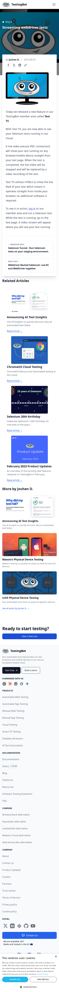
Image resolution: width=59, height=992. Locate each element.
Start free (9, 670)
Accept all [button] (15, 979)
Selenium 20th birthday (23, 416)
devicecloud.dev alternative (17, 842)
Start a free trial (29, 636)
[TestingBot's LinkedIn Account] (12, 926)
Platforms (7, 780)
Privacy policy (9, 904)
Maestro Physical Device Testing (22, 559)
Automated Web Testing (15, 697)
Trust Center (9, 890)
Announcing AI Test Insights (27, 317)
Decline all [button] (43, 979)
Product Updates (11, 870)
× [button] (56, 957)
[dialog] (29, 973)
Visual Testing (9, 724)
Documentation (10, 759)
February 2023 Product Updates (29, 466)
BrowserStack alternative (16, 814)
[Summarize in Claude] (10, 684)
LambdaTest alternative (15, 828)
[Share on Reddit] (19, 65)
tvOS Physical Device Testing (20, 597)
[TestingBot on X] (5, 926)
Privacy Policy (42, 974)
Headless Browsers (12, 738)
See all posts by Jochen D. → (15, 608)
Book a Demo (31, 670)
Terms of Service (11, 897)
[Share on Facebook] (8, 65)
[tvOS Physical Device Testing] (29, 582)
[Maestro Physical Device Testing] (29, 544)
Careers (6, 876)
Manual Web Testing (13, 710)
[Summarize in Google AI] (27, 684)
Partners (7, 883)
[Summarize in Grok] (21, 684)
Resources (8, 787)
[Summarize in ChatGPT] (4, 684)
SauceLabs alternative (14, 821)
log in (32, 208)
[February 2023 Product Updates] (29, 449)
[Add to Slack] (19, 926)
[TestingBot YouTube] (33, 926)
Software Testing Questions (17, 793)
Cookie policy (9, 911)
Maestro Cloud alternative (16, 835)
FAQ (4, 800)
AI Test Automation (12, 745)
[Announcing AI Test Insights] (29, 300)
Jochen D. (14, 59)
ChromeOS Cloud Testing (24, 367)
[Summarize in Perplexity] (16, 684)
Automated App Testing (15, 704)
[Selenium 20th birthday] (29, 400)
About (5, 856)
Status (5, 766)
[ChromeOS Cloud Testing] (29, 350)
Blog (7, 21)
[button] (29, 987)
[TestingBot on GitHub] (26, 926)
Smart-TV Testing (11, 731)
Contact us (8, 863)
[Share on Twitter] (14, 65)
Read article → (14, 331)
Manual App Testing (13, 717)
